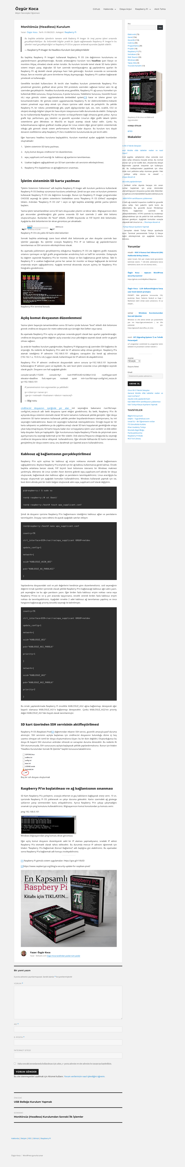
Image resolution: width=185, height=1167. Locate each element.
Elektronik (132, 34)
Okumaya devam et (127, 177)
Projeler (131, 48)
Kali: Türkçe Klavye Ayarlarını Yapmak (134, 227)
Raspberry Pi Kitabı (135, 436)
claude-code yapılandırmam (130, 181)
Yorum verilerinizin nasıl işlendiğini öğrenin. (84, 1076)
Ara (129, 23)
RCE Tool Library (134, 438)
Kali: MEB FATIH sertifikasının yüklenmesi (135, 198)
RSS (29, 1138)
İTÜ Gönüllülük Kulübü (137, 424)
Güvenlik (131, 40)
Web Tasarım (133, 57)
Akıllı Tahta (160, 9)
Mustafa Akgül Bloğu (136, 430)
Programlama (133, 46)
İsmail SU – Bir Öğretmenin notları (141, 421)
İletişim (24, 1138)
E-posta (19, 1037)
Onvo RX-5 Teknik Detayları (130, 146)
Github (96, 9)
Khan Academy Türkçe (137, 427)
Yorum (18, 983)
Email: (130, 372)
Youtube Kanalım (135, 65)
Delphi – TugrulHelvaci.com (139, 418)
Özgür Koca (26, 8)
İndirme (131, 43)
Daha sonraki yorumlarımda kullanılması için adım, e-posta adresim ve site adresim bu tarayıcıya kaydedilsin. (65, 1064)
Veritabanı (132, 54)
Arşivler (131, 358)
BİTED (130, 131)
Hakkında (108, 9)
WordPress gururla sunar (33, 1155)
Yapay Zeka (132, 63)
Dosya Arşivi (126, 9)
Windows (131, 60)
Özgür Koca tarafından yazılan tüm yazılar (63, 955)
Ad (16, 1024)
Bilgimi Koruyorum (135, 416)
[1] (85, 97)
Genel (130, 37)
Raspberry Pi (141, 9)
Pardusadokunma (135, 433)
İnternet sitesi (22, 1050)
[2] (52, 731)
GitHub (36, 1138)
